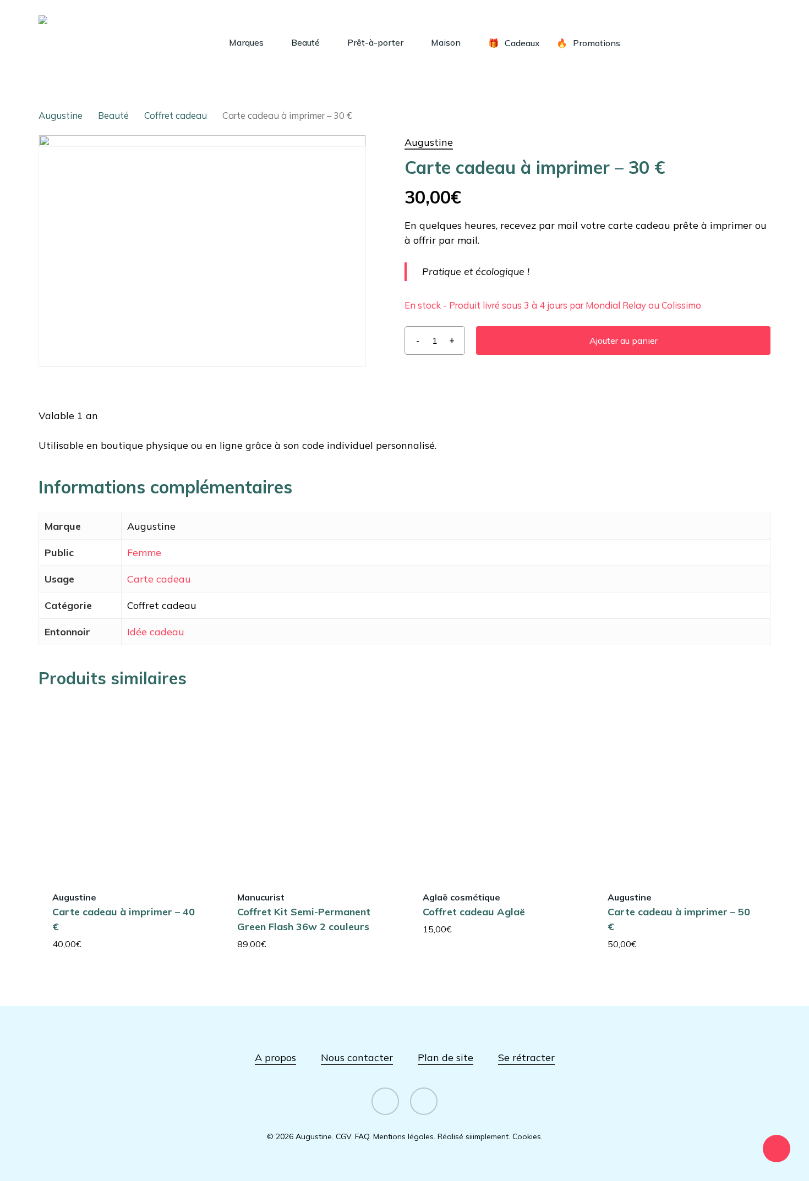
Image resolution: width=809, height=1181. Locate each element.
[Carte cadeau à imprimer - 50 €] (681, 788)
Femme (144, 552)
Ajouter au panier (623, 340)
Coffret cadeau (175, 115)
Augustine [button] (428, 142)
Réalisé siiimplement (473, 1136)
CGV (343, 1136)
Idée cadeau (155, 631)
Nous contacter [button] (357, 1057)
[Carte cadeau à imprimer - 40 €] (126, 788)
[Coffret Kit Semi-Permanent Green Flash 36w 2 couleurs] (311, 788)
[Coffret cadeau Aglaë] (496, 788)
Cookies (526, 1136)
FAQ (362, 1136)
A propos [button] (275, 1057)
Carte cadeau (159, 579)
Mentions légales (403, 1136)
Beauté (113, 115)
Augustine (61, 115)
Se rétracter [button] (526, 1057)
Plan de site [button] (445, 1057)
